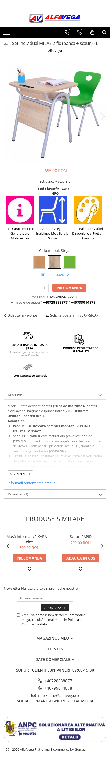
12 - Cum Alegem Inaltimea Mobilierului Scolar (52, 233)
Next (102, 116)
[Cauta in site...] (104, 32)
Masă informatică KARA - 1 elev (29, 539)
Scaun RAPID (81, 536)
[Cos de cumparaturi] (92, 32)
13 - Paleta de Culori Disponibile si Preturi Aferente (87, 233)
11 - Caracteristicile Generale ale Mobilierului (20, 233)
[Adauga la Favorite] (29, 569)
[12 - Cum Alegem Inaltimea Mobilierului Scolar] (53, 210)
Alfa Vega (55, 50)
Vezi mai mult (20, 474)
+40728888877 (57, 680)
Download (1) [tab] (18, 494)
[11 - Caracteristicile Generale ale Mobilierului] (20, 210)
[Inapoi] (4, 44)
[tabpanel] (55, 111)
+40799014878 (57, 688)
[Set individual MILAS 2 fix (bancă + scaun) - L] (55, 111)
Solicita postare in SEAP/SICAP (73, 315)
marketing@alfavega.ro (58, 695)
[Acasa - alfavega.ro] (55, 18)
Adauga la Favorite (22, 315)
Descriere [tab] (15, 394)
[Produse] (7, 34)
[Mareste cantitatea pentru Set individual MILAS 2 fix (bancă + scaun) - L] (45, 288)
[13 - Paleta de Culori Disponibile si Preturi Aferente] (88, 210)
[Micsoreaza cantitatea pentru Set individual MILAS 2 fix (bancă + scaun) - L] (29, 288)
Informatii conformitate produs (31, 482)
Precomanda (69, 287)
